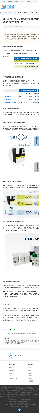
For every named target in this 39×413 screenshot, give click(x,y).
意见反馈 (18, 355)
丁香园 (16, 1)
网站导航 (30, 378)
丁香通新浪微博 (13, 378)
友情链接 (30, 373)
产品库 (10, 368)
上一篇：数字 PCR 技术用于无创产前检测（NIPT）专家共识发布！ (21, 333)
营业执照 (3, 391)
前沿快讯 (11, 13)
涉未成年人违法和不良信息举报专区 (19, 406)
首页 (1, 13)
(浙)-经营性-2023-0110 (31, 387)
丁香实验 (11, 373)
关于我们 (30, 368)
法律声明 (30, 375)
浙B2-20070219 (5, 387)
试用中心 (11, 375)
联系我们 (30, 370)
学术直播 (10, 1)
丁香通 (3, 1)
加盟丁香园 (30, 381)
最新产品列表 (12, 370)
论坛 (22, 1)
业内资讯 (6, 13)
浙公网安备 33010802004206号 (9, 389)
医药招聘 (28, 1)
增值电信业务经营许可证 (12, 391)
